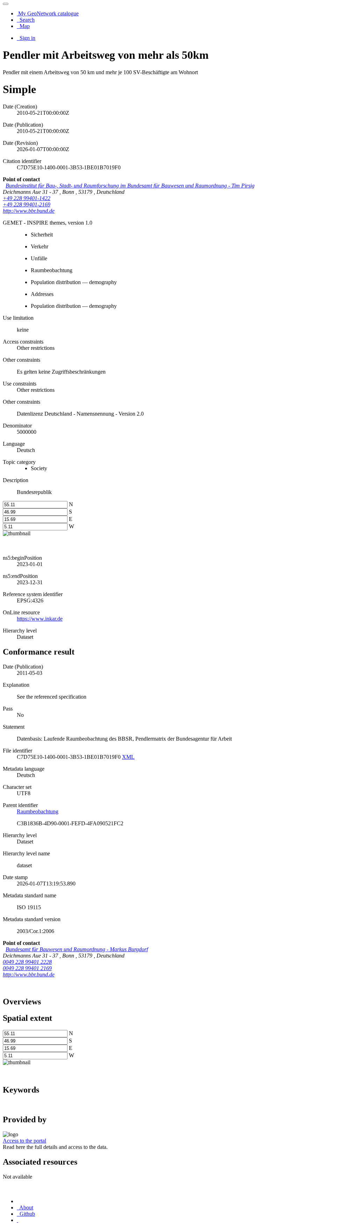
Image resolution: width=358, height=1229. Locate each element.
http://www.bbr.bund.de (29, 211)
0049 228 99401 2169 (27, 968)
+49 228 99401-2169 (26, 204)
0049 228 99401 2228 (27, 962)
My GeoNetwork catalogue (48, 13)
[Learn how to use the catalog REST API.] (17, 1220)
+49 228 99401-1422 (26, 198)
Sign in (26, 38)
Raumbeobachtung (37, 811)
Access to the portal (24, 1141)
